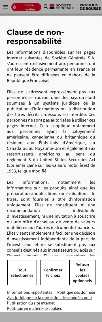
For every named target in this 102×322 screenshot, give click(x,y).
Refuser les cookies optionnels (82, 272)
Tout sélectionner (22, 272)
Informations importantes (29, 292)
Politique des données (76, 292)
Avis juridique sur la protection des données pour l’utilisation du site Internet (49, 300)
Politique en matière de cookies (34, 308)
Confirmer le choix (53, 272)
